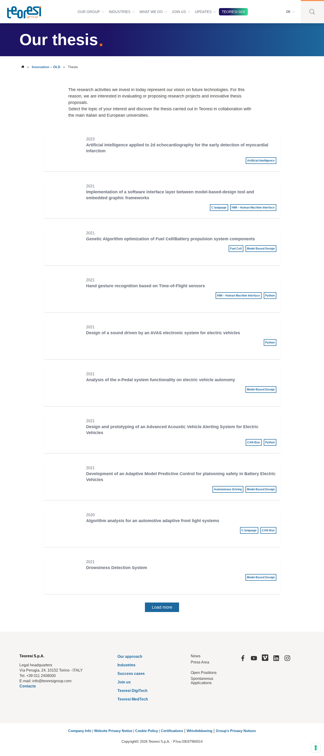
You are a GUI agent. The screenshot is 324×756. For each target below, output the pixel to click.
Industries (119, 12)
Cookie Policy (146, 731)
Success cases (131, 674)
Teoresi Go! (233, 12)
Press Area (200, 662)
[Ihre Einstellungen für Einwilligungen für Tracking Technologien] (315, 747)
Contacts (27, 686)
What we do (151, 12)
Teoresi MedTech (132, 699)
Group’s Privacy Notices (236, 731)
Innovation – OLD (46, 67)
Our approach (129, 656)
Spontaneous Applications (202, 681)
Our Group (89, 12)
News (195, 656)
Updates (203, 12)
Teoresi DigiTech (132, 691)
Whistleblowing (199, 731)
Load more (162, 607)
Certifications (172, 731)
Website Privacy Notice (113, 731)
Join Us (179, 12)
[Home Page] (21, 11)
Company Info (79, 731)
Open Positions (204, 673)
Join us (124, 682)
